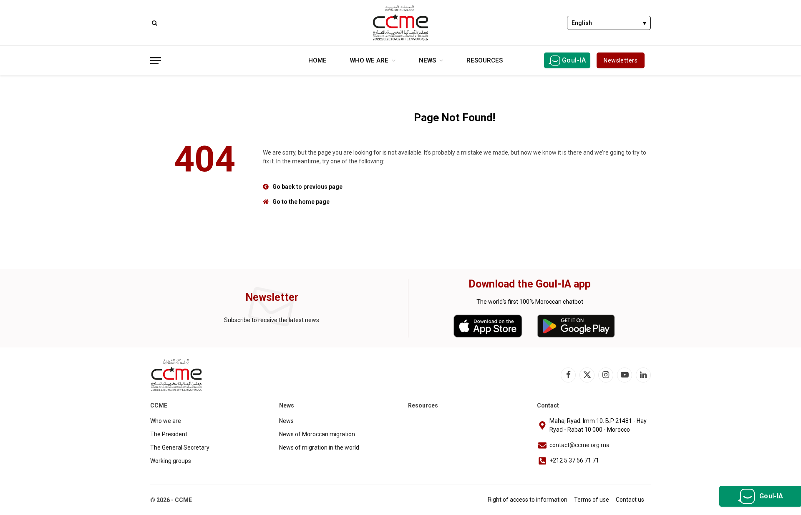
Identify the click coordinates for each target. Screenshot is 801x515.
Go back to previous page (307, 186)
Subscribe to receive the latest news (271, 320)
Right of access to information (527, 499)
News (427, 60)
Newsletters (620, 60)
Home (317, 60)
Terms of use (591, 499)
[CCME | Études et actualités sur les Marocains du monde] (400, 23)
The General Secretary (179, 447)
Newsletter (271, 297)
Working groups (170, 461)
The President (168, 434)
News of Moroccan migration (317, 434)
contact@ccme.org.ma (579, 445)
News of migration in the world (319, 447)
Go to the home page (301, 201)
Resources (484, 60)
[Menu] (155, 60)
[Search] (153, 22)
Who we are (369, 60)
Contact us (630, 499)
